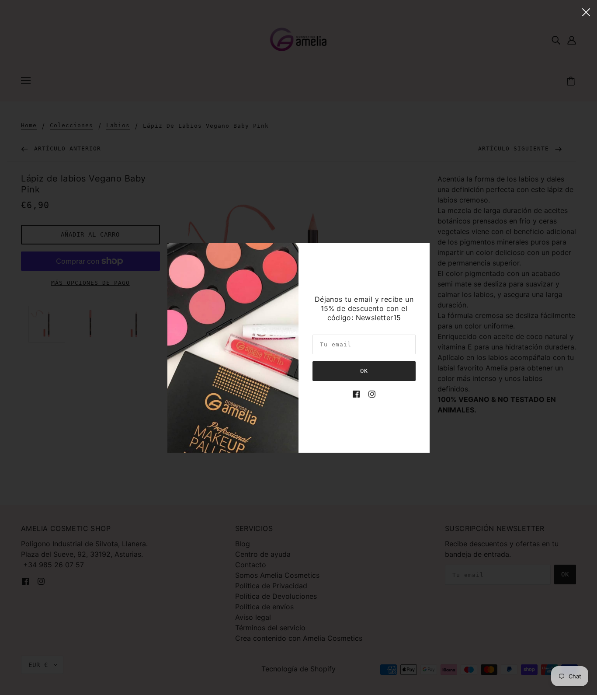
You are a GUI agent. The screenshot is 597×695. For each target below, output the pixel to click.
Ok (364, 370)
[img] (356, 393)
